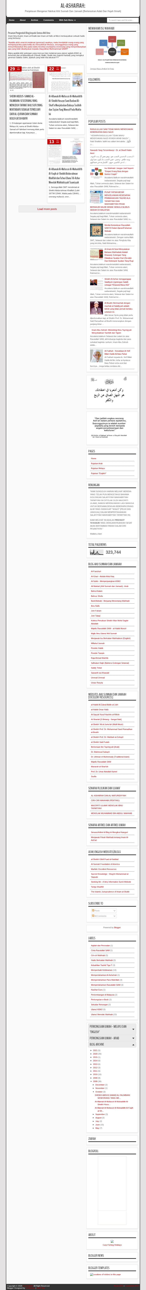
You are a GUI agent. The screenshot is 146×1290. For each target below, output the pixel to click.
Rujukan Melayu (98, 468)
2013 (95, 1064)
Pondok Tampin (97, 653)
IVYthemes (30, 1288)
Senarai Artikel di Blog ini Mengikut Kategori (109, 832)
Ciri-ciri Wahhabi (98, 955)
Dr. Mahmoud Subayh (100, 752)
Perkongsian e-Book (100, 1000)
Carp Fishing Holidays (112, 1245)
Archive (34, 20)
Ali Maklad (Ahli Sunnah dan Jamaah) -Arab (109, 586)
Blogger (117, 927)
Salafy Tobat (96, 668)
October (99, 1092)
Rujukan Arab (97, 463)
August (98, 1118)
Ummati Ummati (98, 678)
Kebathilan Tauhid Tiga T (101, 965)
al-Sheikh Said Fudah (100, 742)
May (97, 1128)
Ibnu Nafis (95, 606)
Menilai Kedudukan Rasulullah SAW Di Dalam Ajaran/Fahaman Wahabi (118, 228)
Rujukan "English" (98, 473)
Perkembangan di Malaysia (102, 995)
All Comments (100, 916)
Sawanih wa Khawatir (100, 673)
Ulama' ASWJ (97, 1009)
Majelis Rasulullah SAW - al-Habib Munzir (108, 628)
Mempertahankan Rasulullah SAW (105, 985)
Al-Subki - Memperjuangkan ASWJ (106, 581)
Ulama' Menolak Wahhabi (102, 1014)
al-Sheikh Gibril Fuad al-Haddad (104, 859)
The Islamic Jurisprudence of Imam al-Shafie (110, 892)
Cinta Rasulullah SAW (100, 950)
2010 (95, 1074)
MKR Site (41, 1288)
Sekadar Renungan (99, 1005)
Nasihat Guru (97, 990)
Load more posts (47, 208)
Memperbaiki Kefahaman (101, 970)
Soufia (93, 776)
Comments (48, 20)
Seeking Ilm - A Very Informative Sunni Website (111, 882)
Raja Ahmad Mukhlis (99, 658)
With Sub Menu (66, 20)
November (100, 1088)
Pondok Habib (97, 648)
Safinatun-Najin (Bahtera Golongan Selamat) (110, 663)
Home (11, 20)
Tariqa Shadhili (97, 887)
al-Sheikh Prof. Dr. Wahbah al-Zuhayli (107, 737)
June (97, 1125)
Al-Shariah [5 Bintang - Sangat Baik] (106, 719)
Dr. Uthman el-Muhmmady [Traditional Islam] (110, 757)
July (97, 1121)
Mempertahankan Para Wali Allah (105, 980)
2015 (95, 1057)
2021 (95, 1050)
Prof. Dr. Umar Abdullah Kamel (104, 772)
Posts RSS (118, 1286)
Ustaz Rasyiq (97, 683)
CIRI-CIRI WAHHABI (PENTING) (105, 800)
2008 (95, 1081)
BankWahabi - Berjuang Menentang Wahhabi (110, 601)
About (23, 20)
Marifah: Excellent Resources (103, 869)
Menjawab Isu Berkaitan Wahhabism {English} (111, 638)
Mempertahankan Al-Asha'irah (104, 975)
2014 (95, 1061)
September (100, 1114)
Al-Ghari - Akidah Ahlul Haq (102, 576)
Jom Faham (96, 611)
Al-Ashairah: (73, 6)
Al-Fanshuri (96, 571)
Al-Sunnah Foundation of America (105, 864)
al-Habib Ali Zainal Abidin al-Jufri (104, 705)
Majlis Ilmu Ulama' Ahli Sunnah (104, 633)
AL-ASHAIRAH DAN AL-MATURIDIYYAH (108, 796)
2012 (95, 1068)
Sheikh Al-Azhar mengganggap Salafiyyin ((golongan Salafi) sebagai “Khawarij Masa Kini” (118, 282)
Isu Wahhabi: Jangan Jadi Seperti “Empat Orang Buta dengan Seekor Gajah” (119, 171)
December (100, 1085)
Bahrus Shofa (97, 596)
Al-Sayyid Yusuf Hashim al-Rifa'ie (105, 714)
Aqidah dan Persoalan (100, 945)
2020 (95, 1054)
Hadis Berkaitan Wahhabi (102, 960)
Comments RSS (132, 1286)
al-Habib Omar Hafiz (100, 709)
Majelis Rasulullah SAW (101, 762)
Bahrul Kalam (96, 591)
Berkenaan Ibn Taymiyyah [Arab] (105, 747)
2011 (95, 1071)
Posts (97, 911)
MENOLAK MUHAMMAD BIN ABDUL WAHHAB (111, 813)
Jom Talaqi (95, 616)
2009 (95, 1078)
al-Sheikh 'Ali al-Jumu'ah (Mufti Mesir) (107, 724)
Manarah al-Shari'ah (99, 767)
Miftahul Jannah (98, 643)
